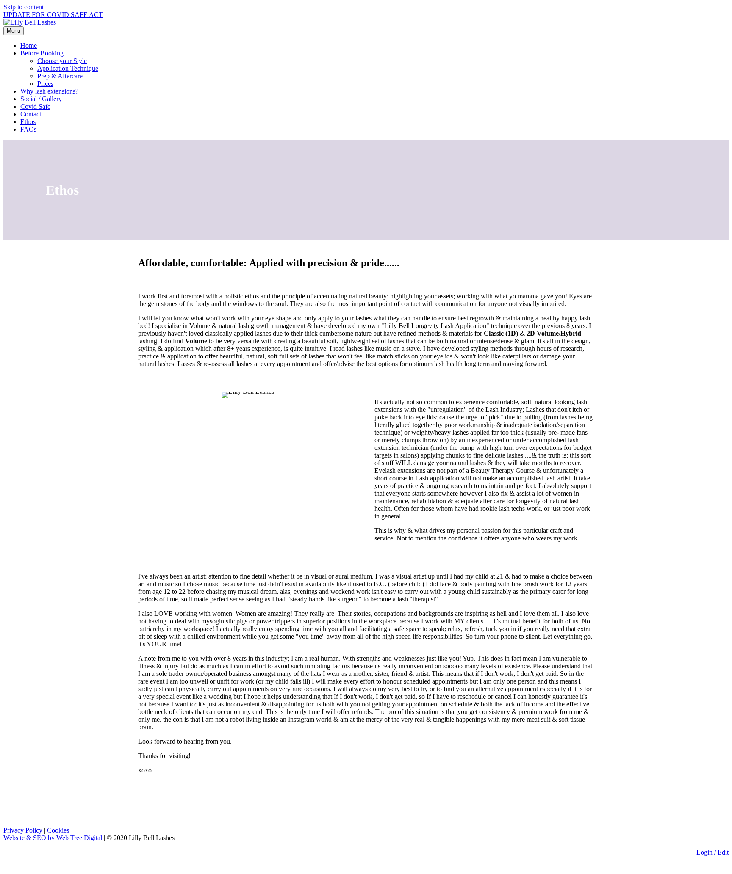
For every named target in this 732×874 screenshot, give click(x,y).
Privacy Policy (23, 830)
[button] (5, 866)
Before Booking (42, 53)
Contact (30, 114)
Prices (45, 83)
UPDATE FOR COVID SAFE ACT (53, 14)
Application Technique (67, 68)
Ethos (28, 121)
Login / (707, 852)
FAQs (28, 129)
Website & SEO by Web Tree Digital (53, 837)
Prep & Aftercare (60, 76)
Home (28, 45)
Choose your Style (62, 60)
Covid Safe (35, 106)
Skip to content (23, 7)
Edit (723, 852)
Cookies (58, 830)
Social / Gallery (41, 98)
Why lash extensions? (49, 91)
